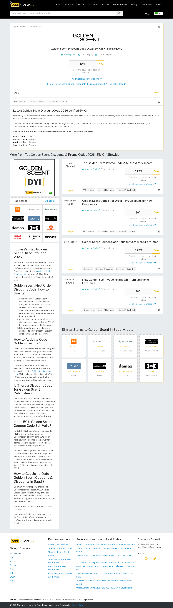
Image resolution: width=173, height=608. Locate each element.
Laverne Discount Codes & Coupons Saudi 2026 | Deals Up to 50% (104, 575)
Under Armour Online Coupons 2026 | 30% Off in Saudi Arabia (104, 588)
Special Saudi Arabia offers (60, 548)
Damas (125, 375)
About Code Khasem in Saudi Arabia (58, 568)
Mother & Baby (120, 4)
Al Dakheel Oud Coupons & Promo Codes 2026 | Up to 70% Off (105, 562)
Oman (12, 569)
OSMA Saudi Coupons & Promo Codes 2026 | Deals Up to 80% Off (105, 568)
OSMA (73, 375)
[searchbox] (63, 13)
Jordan (13, 581)
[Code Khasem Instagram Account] (146, 558)
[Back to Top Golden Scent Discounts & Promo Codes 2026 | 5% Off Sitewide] (159, 27)
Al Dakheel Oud (151, 351)
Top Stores (20, 200)
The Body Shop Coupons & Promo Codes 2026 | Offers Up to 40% (104, 557)
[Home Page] (22, 4)
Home (58, 4)
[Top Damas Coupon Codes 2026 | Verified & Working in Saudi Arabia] (125, 366)
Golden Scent (36, 27)
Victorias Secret (99, 351)
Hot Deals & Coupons (88, 4)
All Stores (69, 4)
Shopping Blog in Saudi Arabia (58, 554)
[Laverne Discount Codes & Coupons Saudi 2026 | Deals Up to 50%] (99, 366)
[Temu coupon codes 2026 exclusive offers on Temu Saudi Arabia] (74, 341)
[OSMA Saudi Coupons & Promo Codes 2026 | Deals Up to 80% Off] (74, 366)
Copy (100, 63)
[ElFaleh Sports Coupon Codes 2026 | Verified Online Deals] (18, 237)
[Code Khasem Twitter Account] (154, 558)
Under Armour (151, 375)
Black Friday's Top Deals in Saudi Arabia (60, 575)
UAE (11, 557)
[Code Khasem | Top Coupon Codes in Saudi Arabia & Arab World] (15, 27)
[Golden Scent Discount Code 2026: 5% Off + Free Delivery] (34, 177)
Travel (158, 4)
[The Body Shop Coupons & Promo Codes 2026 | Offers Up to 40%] (125, 341)
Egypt (12, 577)
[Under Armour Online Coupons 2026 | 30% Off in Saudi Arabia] (151, 366)
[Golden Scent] (86, 37)
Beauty (134, 4)
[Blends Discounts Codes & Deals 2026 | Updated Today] (34, 237)
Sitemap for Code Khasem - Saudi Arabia (60, 561)
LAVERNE (100, 375)
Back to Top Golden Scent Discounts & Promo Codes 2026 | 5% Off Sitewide (87, 84)
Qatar (12, 573)
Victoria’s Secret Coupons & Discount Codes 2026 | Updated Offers (104, 550)
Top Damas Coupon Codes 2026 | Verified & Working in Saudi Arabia (104, 582)
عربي (149, 13)
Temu (73, 351)
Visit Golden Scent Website (85, 79)
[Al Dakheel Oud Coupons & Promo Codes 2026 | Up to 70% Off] (151, 341)
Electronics (147, 4)
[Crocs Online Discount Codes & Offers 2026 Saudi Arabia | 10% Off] (51, 237)
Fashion (105, 4)
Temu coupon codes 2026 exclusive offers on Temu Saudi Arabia (105, 544)
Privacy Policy (78, 605)
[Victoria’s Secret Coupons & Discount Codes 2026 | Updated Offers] (99, 341)
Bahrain (13, 565)
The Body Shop (125, 351)
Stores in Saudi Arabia (58, 544)
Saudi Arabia (15, 553)
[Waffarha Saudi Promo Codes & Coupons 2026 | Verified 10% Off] (51, 227)
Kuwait (13, 561)
